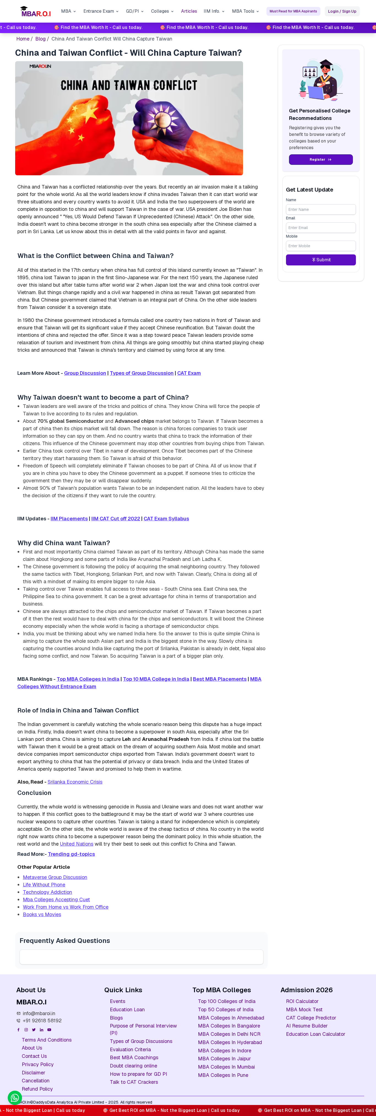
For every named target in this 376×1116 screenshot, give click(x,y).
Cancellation (36, 1080)
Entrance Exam (98, 11)
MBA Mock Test (304, 1009)
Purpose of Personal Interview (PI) (143, 1029)
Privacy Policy (38, 1064)
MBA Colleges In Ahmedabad (231, 1018)
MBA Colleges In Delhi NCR (229, 1034)
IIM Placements (69, 518)
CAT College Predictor (311, 1018)
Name (291, 199)
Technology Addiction (47, 892)
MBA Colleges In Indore (224, 1050)
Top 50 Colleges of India (226, 1009)
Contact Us (34, 1056)
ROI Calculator (302, 1001)
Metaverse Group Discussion (55, 877)
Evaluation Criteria (130, 1049)
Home (22, 39)
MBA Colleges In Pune (223, 1075)
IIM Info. (212, 11)
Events (117, 1001)
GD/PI (132, 11)
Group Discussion (85, 373)
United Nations (76, 844)
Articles (189, 11)
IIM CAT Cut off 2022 (115, 518)
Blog (40, 39)
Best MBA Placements (220, 679)
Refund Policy (37, 1089)
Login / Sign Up (342, 11)
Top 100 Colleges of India (226, 1001)
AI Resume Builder (307, 1026)
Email (290, 218)
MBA (66, 11)
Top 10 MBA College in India (156, 679)
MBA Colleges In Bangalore (229, 1026)
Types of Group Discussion (142, 373)
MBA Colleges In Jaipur (224, 1058)
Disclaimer (33, 1072)
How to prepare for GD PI (138, 1074)
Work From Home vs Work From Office (65, 907)
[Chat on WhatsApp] (15, 1098)
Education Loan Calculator (315, 1034)
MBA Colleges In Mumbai (226, 1067)
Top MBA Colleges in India (88, 679)
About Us (32, 1048)
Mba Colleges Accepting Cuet (56, 899)
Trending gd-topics (71, 854)
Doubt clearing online (133, 1066)
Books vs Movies (42, 914)
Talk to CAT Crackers (134, 1082)
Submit (324, 260)
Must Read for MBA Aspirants (293, 11)
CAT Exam (189, 373)
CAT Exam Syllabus (166, 518)
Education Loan (127, 1009)
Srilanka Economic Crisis (75, 782)
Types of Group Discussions (141, 1041)
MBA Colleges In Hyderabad (230, 1042)
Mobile (292, 236)
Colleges (160, 11)
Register (317, 159)
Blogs (116, 1018)
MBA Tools (243, 11)
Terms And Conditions (47, 1040)
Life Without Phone (44, 884)
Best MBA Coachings (134, 1057)
